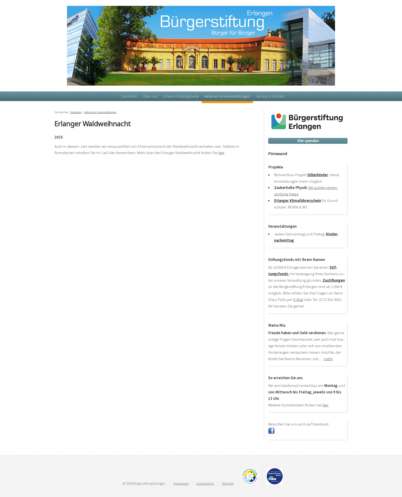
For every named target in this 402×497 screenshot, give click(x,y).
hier (221, 152)
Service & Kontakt (270, 96)
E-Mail (298, 299)
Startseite (129, 96)
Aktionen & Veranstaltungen (227, 96)
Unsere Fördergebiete (181, 96)
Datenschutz (205, 483)
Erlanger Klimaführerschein (297, 200)
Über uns (149, 96)
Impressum (181, 483)
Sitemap (228, 483)
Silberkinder (317, 174)
